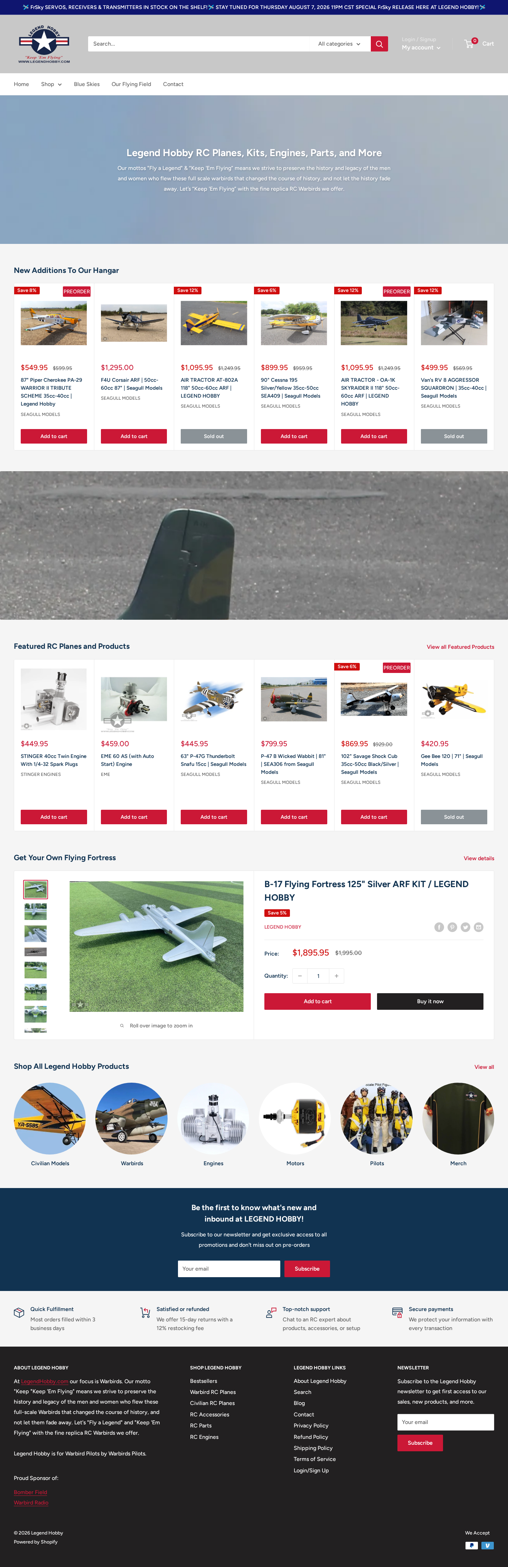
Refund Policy (311, 1437)
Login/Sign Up (311, 1470)
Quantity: (276, 975)
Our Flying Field (131, 84)
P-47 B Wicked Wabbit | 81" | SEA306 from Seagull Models (293, 764)
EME (105, 774)
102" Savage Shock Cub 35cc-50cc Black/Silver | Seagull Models (370, 764)
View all (485, 1067)
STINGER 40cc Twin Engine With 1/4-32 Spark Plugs (53, 760)
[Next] (494, 745)
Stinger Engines (41, 774)
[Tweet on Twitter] (465, 927)
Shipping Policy (313, 1448)
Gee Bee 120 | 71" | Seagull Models (452, 760)
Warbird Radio (31, 1502)
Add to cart (53, 436)
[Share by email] (478, 927)
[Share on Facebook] (439, 927)
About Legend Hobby (320, 1381)
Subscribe (307, 1268)
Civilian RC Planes (212, 1403)
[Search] (379, 43)
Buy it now (430, 1001)
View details (480, 858)
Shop (47, 84)
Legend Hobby (282, 927)
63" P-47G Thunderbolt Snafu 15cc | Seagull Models (213, 760)
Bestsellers (203, 1381)
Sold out (214, 436)
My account (418, 47)
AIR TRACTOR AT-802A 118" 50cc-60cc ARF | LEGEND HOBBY (209, 388)
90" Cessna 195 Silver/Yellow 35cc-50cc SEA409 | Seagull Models (290, 388)
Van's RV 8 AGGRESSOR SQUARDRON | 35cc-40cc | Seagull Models (454, 388)
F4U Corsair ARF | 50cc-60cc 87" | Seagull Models (131, 384)
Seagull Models (40, 414)
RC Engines (204, 1437)
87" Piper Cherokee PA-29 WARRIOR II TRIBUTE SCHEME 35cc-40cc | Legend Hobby (51, 392)
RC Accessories (209, 1414)
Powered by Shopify (36, 1542)
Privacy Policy (311, 1425)
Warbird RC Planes (213, 1392)
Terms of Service (315, 1459)
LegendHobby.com (44, 1381)
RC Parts (200, 1425)
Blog (299, 1403)
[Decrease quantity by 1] (300, 976)
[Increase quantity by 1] (336, 976)
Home (21, 84)
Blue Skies (87, 84)
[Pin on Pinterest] (452, 927)
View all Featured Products (461, 647)
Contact (173, 84)
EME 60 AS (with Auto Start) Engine (127, 760)
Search (302, 1392)
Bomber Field (30, 1492)
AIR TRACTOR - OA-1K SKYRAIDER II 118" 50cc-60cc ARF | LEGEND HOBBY (370, 392)
